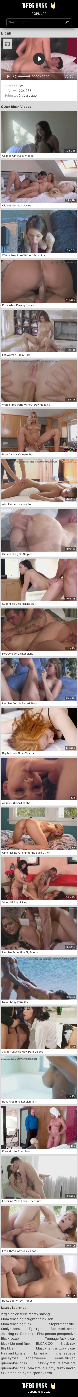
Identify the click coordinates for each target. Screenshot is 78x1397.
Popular (39, 14)
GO (66, 22)
